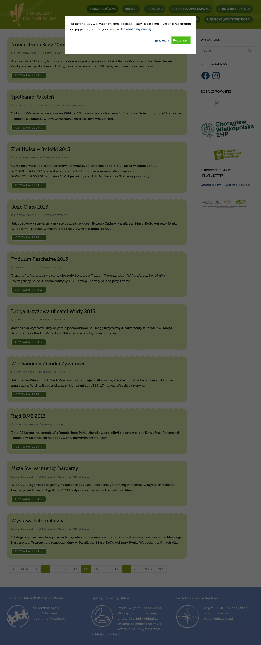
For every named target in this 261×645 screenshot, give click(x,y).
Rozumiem (181, 40)
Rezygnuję (162, 40)
